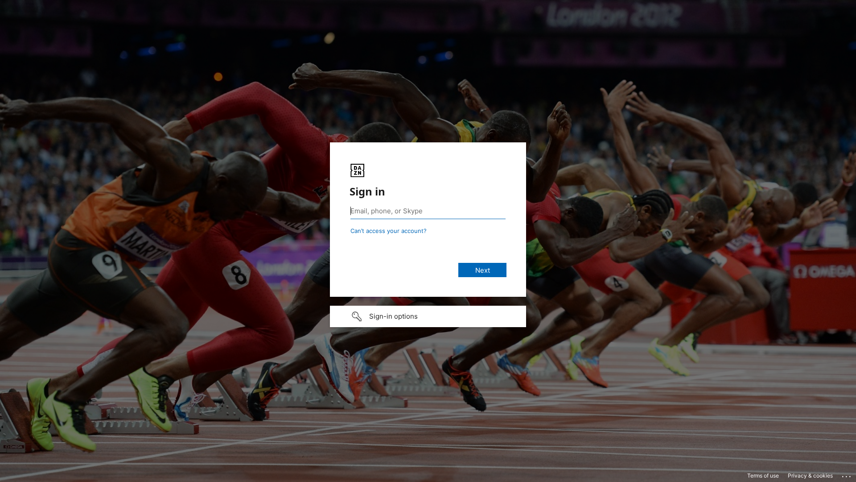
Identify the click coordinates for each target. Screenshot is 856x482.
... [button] (847, 474)
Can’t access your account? (388, 230)
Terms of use (763, 475)
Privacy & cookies (810, 475)
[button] (428, 316)
